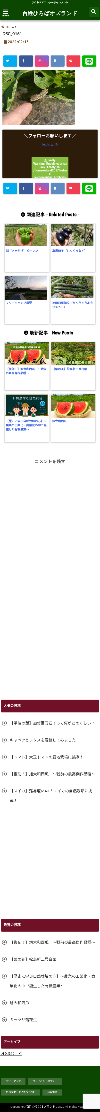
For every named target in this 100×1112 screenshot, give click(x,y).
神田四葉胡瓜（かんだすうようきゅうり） (72, 305)
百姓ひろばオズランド (50, 12)
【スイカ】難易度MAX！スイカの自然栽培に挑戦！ (51, 796)
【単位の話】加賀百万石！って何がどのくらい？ (52, 723)
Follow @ (50, 145)
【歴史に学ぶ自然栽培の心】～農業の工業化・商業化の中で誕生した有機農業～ (26, 425)
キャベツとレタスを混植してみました (43, 740)
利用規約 (52, 1092)
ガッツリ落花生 (23, 1020)
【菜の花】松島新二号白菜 (69, 369)
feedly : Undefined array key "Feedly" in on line (50, 174)
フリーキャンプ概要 (19, 302)
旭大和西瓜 (59, 421)
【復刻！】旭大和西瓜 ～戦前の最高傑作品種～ (26, 371)
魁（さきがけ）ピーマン (22, 250)
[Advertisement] (50, 643)
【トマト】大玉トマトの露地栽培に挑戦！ (46, 757)
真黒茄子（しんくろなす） (69, 250)
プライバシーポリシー (45, 1081)
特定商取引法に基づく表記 (20, 1092)
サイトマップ (13, 1081)
